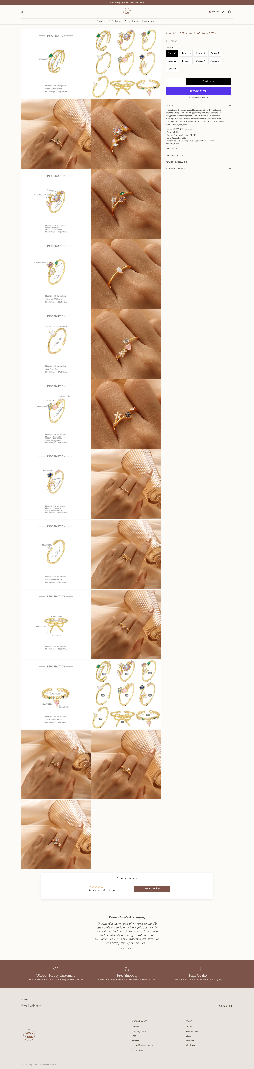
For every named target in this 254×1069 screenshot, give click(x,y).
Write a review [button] (152, 888)
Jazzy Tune (32, 1065)
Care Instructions (175, 155)
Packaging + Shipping (176, 168)
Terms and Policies (48, 1065)
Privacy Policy (138, 1050)
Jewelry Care (192, 1032)
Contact (135, 1027)
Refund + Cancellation (177, 162)
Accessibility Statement (142, 1045)
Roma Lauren (127, 949)
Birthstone (190, 1041)
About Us (190, 1027)
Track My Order (139, 1032)
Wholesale (190, 1045)
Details (169, 105)
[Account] (223, 12)
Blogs (188, 1036)
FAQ (134, 1036)
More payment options (198, 97)
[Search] (22, 12)
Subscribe (225, 1006)
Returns (135, 1041)
